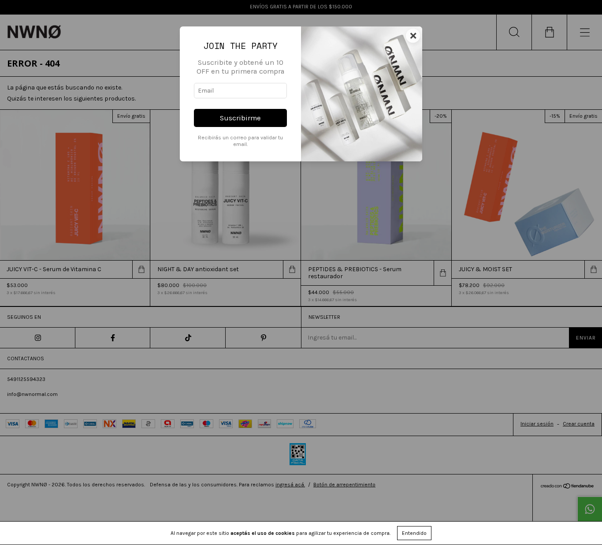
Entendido (414, 533)
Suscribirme (240, 118)
